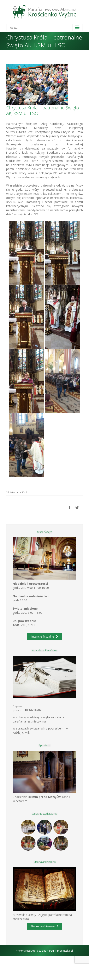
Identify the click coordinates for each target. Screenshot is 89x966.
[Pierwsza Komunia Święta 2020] (28, 827)
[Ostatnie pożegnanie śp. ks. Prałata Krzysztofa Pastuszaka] (44, 843)
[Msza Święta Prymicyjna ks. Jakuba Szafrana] (28, 843)
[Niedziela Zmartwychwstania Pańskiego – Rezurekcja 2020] (61, 843)
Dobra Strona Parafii (42, 950)
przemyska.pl (65, 950)
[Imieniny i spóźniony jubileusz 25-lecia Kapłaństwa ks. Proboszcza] (61, 827)
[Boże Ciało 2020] (44, 827)
